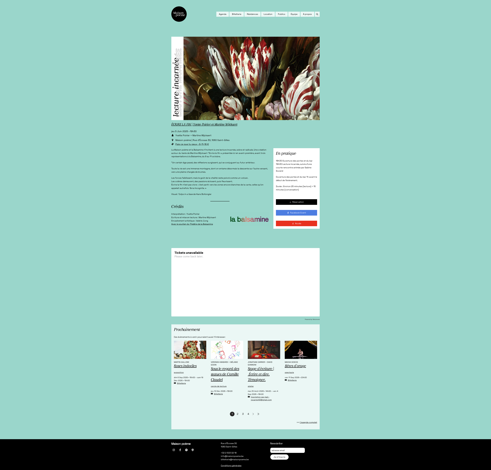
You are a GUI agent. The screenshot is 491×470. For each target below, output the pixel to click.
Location (268, 14)
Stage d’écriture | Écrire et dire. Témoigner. (261, 374)
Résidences (252, 14)
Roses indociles (185, 366)
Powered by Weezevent (312, 319)
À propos (307, 14)
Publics (281, 14)
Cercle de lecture (219, 386)
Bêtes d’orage (295, 366)
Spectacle (289, 372)
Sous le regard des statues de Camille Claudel (225, 374)
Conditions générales (231, 465)
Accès (298, 223)
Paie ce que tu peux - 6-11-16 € (192, 144)
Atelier (251, 386)
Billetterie (236, 14)
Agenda (222, 14)
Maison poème (181, 444)
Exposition (179, 372)
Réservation (298, 202)
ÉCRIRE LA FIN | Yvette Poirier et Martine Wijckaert (204, 124)
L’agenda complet (308, 422)
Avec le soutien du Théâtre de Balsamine (192, 224)
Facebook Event (298, 212)
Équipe (294, 14)
